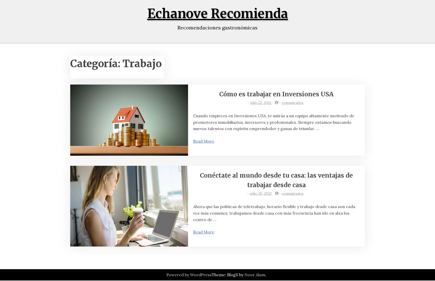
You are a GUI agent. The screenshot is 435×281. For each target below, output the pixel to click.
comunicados (292, 102)
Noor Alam (254, 274)
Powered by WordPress (189, 274)
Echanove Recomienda (217, 14)
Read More (203, 141)
